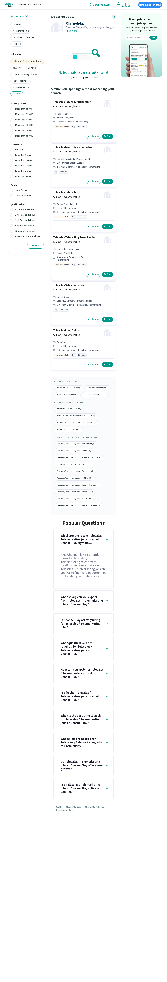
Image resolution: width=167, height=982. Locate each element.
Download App (101, 4)
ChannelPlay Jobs (73, 807)
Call (109, 136)
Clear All (35, 245)
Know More (71, 31)
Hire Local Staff (149, 5)
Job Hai (59, 807)
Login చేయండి (125, 5)
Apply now (93, 136)
